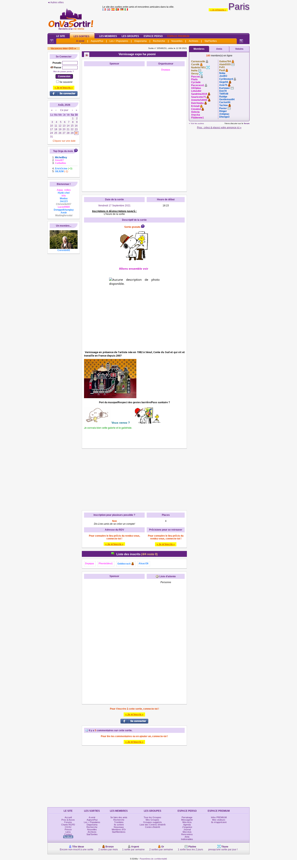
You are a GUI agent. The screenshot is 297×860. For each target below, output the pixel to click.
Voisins (239, 48)
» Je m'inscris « (218, 10)
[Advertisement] (176, 21)
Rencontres (187, 834)
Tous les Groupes (152, 817)
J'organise (187, 827)
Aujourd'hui (97, 41)
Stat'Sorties (210, 41)
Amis (219, 48)
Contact (68, 834)
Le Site (60, 36)
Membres (199, 48)
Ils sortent (119, 824)
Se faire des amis (118, 817)
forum (247, 123)
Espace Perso (153, 36)
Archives (193, 41)
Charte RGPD (68, 824)
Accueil (68, 817)
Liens (68, 832)
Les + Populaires (119, 41)
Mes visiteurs (218, 820)
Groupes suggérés (152, 822)
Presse (68, 829)
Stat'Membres (118, 832)
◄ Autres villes (55, 2)
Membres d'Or (119, 829)
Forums (68, 822)
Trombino (118, 822)
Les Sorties (81, 36)
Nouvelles (176, 41)
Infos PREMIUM (219, 817)
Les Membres (108, 36)
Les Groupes (130, 36)
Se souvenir (66, 82)
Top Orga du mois (63, 151)
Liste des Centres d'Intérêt (152, 824)
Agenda (187, 824)
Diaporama (140, 41)
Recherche (159, 41)
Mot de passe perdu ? (63, 71)
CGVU (68, 827)
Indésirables (187, 839)
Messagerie (187, 820)
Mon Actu (187, 822)
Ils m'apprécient (218, 822)
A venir (80, 41)
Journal (187, 829)
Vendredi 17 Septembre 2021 (114, 205)
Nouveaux (119, 827)
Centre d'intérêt (152, 827)
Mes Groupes (152, 820)
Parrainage (187, 817)
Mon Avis (187, 832)
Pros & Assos (68, 820)
